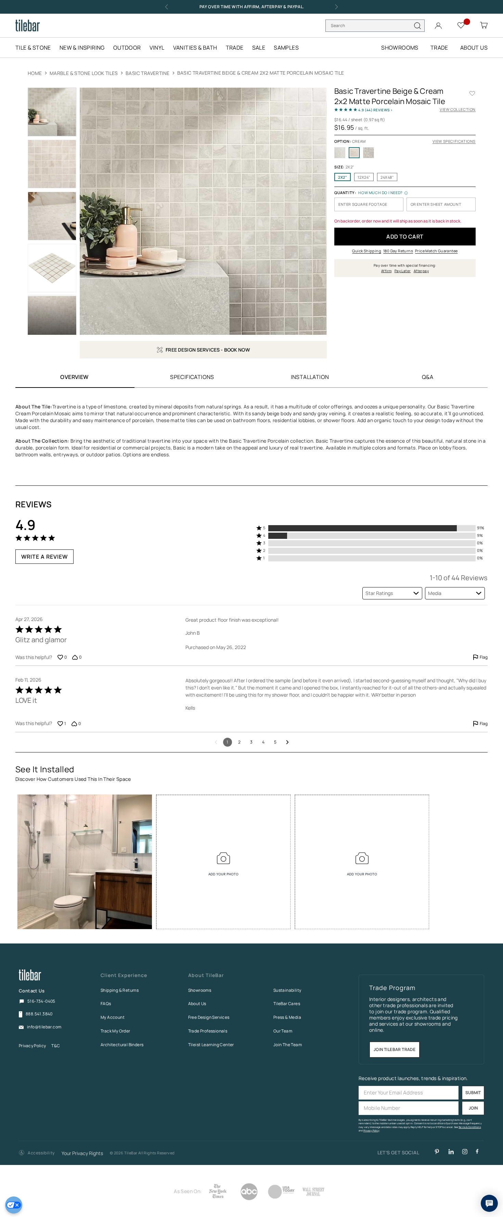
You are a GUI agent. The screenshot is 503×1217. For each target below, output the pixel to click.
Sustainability (287, 990)
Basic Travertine (148, 73)
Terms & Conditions (470, 1127)
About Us (197, 1003)
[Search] (417, 25)
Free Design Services (209, 1017)
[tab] (192, 376)
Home (35, 73)
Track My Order (115, 1031)
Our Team (282, 1031)
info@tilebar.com (44, 1027)
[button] (372, 528)
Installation (310, 377)
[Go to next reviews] (287, 742)
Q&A (427, 377)
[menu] (161, 48)
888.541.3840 (39, 1014)
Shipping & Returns (120, 990)
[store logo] (27, 25)
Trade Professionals (208, 1031)
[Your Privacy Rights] (13, 1205)
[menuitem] (36, 47)
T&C (55, 1046)
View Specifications (454, 141)
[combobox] (375, 26)
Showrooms (199, 990)
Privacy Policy (32, 1046)
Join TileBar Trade (394, 1050)
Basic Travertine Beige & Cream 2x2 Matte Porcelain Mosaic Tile (260, 72)
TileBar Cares (286, 1003)
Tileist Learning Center (211, 1045)
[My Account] (439, 24)
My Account (113, 1017)
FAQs (106, 1003)
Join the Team (287, 1045)
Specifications (192, 377)
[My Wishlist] (461, 24)
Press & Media (287, 1017)
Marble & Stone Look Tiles (84, 73)
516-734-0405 (41, 1001)
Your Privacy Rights (82, 1153)
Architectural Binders (122, 1045)
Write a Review (44, 556)
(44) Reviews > (375, 110)
